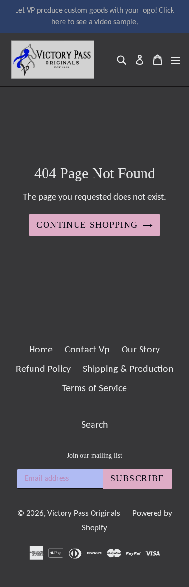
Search (94, 425)
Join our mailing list (94, 455)
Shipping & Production (128, 369)
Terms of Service (94, 389)
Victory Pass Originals (83, 513)
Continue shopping (87, 225)
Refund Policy (43, 369)
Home (41, 350)
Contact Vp (87, 350)
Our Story (141, 350)
